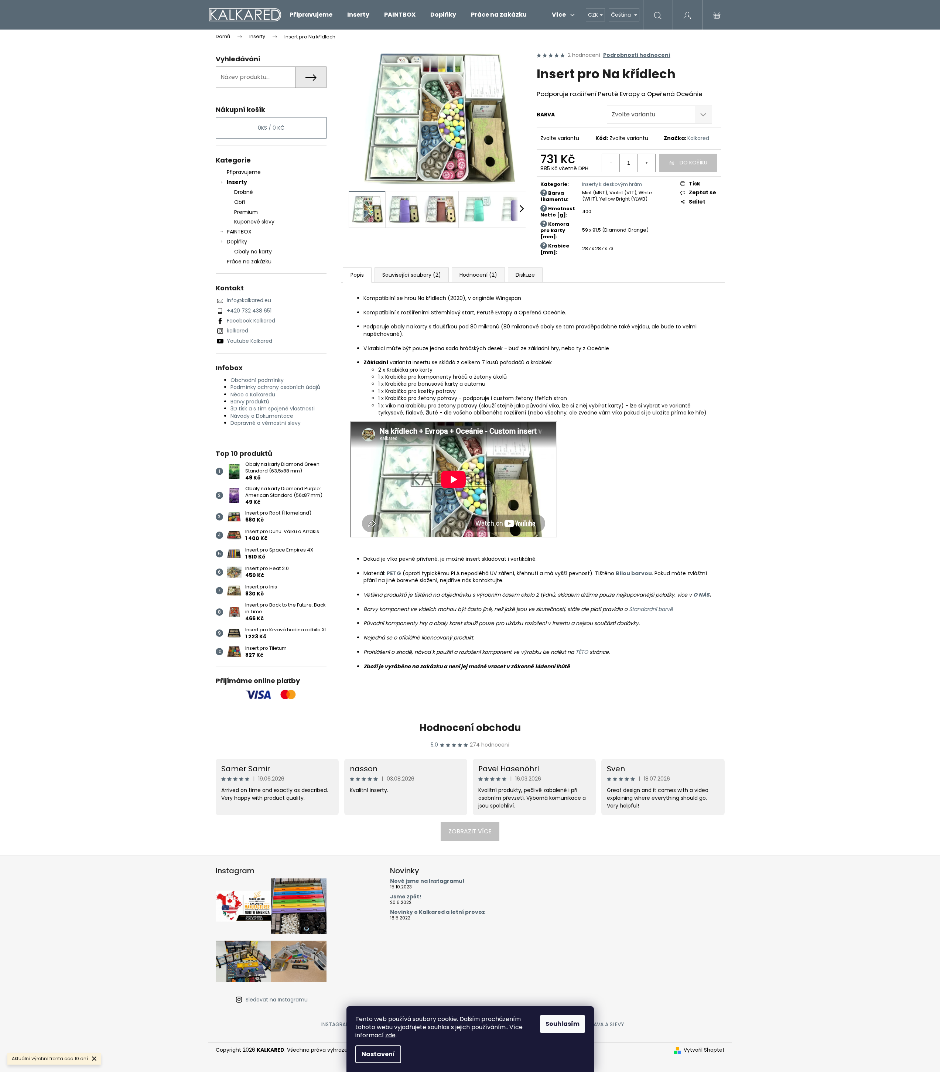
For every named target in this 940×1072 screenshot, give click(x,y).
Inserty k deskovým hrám (612, 184)
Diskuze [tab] (525, 275)
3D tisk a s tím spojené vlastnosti (272, 408)
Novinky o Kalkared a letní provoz (437, 912)
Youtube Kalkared (249, 341)
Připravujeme (244, 172)
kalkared (237, 330)
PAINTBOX (239, 231)
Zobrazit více (470, 831)
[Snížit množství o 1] (611, 163)
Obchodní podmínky (257, 380)
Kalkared (698, 138)
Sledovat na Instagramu (277, 999)
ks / (271, 128)
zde (390, 1035)
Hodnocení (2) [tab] (478, 275)
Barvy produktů (249, 401)
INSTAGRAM (335, 1024)
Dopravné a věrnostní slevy (265, 423)
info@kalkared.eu (249, 300)
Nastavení (378, 1054)
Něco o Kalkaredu (252, 394)
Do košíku (693, 162)
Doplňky (237, 241)
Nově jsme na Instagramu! (427, 881)
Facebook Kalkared (251, 320)
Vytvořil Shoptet (704, 1050)
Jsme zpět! (405, 896)
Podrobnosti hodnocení (636, 55)
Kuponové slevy (254, 221)
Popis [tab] (357, 275)
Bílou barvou (634, 573)
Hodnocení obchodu (470, 727)
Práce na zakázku (249, 261)
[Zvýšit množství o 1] (646, 163)
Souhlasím (563, 1024)
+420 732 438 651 (249, 310)
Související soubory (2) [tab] (411, 275)
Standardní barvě (651, 609)
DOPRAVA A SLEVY (602, 1024)
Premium (246, 212)
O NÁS (701, 594)
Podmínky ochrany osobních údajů (275, 387)
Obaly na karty (253, 251)
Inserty (237, 182)
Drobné (243, 192)
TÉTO (581, 652)
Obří (239, 202)
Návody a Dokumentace (261, 416)
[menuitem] (311, 15)
